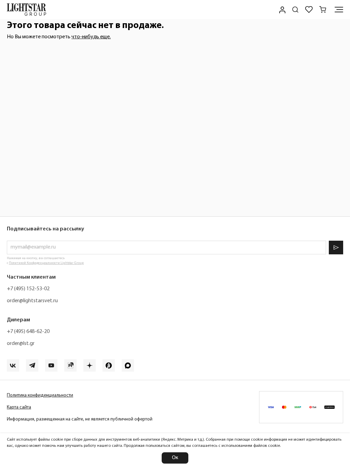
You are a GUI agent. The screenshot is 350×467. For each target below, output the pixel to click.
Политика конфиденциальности (40, 395)
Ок (175, 458)
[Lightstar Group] (26, 9)
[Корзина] (322, 9)
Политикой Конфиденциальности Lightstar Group (46, 263)
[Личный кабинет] (281, 9)
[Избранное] (309, 9)
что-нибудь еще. (91, 37)
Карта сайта (19, 407)
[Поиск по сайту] (295, 9)
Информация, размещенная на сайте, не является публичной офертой (79, 419)
